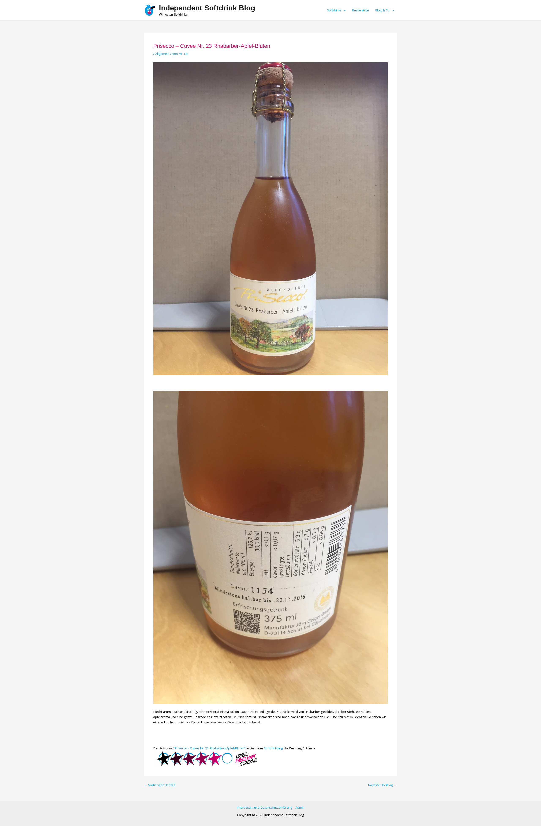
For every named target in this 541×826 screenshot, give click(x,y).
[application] (344, 10)
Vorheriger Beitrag (159, 785)
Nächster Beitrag (382, 785)
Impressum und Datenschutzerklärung (264, 807)
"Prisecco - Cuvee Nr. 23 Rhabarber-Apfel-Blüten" (209, 748)
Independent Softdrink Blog (207, 8)
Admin (299, 807)
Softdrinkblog (273, 748)
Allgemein (162, 53)
